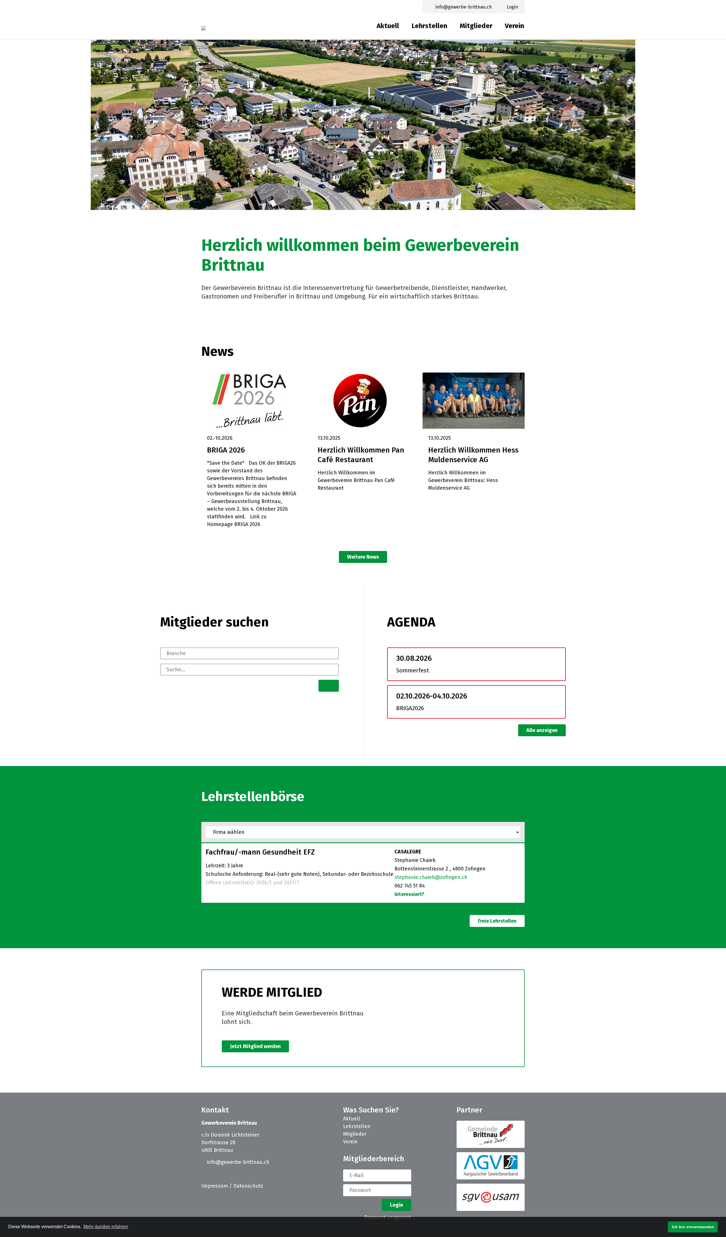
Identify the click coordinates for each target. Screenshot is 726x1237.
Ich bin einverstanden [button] (693, 1227)
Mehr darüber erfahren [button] (105, 1226)
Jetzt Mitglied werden (255, 1046)
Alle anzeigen (542, 730)
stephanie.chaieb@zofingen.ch (430, 877)
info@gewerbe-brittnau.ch (237, 1162)
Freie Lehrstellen (497, 921)
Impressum (214, 1186)
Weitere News (363, 557)
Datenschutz (248, 1186)
